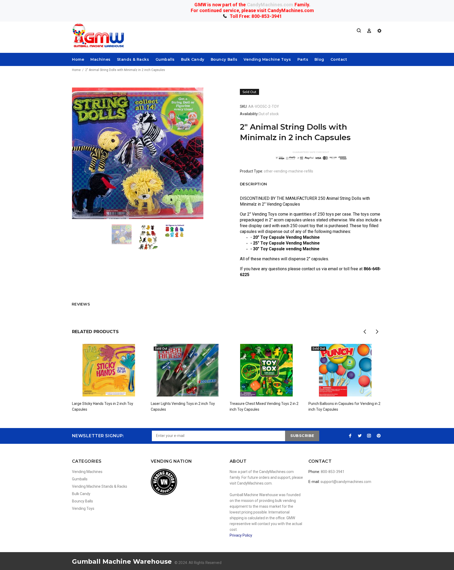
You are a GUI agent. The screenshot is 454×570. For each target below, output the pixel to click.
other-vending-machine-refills (288, 171)
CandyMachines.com (270, 4)
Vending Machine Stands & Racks (99, 486)
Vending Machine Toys (267, 59)
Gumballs (165, 59)
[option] (125, 234)
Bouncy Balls (224, 59)
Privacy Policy (241, 535)
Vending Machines (87, 472)
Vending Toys (83, 508)
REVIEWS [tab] (81, 304)
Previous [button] (365, 332)
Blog (319, 59)
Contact (339, 59)
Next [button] (377, 332)
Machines (100, 59)
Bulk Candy (192, 59)
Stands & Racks (133, 59)
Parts (302, 59)
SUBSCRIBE (302, 435)
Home (78, 59)
